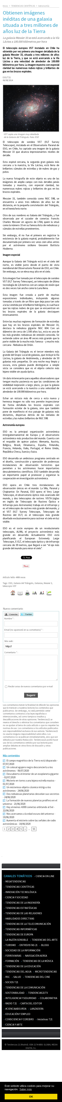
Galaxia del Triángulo (23, 583)
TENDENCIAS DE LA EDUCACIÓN (23, 966)
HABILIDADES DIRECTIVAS (19, 918)
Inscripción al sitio (12, 1077)
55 (34, 829)
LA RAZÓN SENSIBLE (16, 939)
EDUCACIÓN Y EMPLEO (17, 1014)
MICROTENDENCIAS (45, 971)
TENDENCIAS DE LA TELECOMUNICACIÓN (28, 923)
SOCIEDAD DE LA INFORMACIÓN (22, 950)
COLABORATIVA (48, 998)
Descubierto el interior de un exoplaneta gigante (32, 773)
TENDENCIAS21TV (38, 992)
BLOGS (45, 945)
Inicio (5, 5)
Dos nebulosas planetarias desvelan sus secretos (32, 793)
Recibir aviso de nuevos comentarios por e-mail (30, 686)
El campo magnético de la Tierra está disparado (31, 760)
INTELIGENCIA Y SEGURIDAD (20, 998)
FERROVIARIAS (13, 955)
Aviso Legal (9, 1062)
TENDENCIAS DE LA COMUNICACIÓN (25, 987)
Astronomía (43, 5)
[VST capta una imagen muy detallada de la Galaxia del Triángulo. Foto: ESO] (31, 86)
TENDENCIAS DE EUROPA (19, 934)
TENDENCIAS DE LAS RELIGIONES (23, 913)
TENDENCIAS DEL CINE (37, 977)
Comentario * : (11, 652)
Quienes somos (11, 1057)
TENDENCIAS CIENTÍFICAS (23, 5)
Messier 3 (48, 583)
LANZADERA (36, 1008)
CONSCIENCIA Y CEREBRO (19, 1019)
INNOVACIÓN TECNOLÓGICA (20, 892)
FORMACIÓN (12, 961)
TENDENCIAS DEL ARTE (44, 939)
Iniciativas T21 (45, 1019)
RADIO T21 (11, 1003)
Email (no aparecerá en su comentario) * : (23, 629)
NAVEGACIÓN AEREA (35, 955)
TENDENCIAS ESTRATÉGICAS (21, 908)
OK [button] (31, 1096)
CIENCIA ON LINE (44, 876)
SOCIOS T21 (11, 982)
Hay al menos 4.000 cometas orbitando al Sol (29, 807)
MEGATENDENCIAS (15, 881)
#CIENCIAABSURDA (15, 1008)
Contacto (8, 1067)
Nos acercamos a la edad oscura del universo (30, 813)
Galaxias (39, 583)
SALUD (17, 977)
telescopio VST (9, 586)
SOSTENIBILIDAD (14, 992)
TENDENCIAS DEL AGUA (18, 971)
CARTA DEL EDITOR (31, 1003)
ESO (10, 583)
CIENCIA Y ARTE (13, 1024)
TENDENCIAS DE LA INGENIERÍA (22, 902)
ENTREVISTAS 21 (28, 945)
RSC (7, 977)
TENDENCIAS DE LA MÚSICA (37, 961)
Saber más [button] (25, 1089)
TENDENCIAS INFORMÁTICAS (21, 929)
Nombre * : (9, 618)
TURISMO (10, 945)
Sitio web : (9, 641)
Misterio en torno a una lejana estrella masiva (30, 780)
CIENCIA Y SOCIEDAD (16, 897)
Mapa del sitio (10, 1072)
